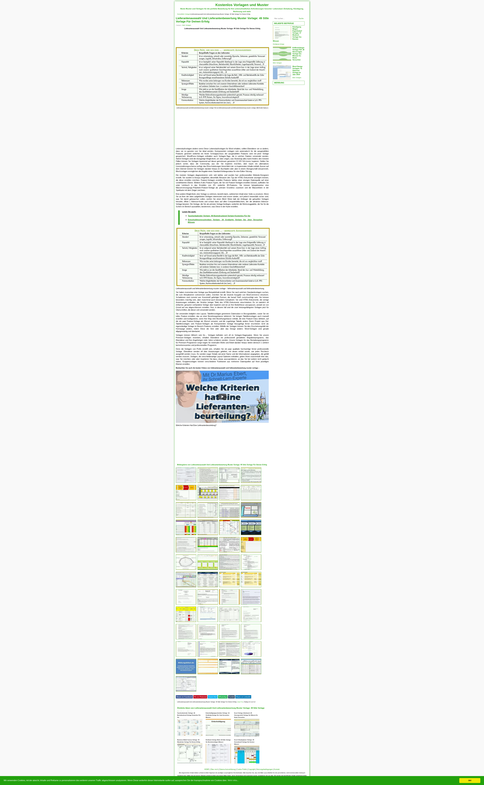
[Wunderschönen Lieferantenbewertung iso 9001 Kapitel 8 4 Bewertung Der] (251, 535)
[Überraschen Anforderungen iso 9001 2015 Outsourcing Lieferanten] (229, 657)
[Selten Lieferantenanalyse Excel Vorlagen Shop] (186, 535)
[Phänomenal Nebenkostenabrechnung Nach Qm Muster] (186, 604)
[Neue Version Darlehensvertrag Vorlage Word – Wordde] (251, 657)
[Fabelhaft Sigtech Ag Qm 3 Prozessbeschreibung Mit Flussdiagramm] (251, 587)
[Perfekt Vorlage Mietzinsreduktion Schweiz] (186, 657)
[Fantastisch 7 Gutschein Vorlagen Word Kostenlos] (208, 674)
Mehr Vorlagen (186, 14)
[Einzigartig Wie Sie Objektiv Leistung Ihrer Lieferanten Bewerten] (229, 500)
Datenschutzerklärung (227, 769)
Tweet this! (212, 697)
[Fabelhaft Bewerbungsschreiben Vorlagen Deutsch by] (229, 639)
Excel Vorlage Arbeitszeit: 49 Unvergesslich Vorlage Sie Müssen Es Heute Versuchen (246, 715)
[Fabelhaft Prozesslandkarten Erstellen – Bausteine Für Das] (251, 552)
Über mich (214, 769)
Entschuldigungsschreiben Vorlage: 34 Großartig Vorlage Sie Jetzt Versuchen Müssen (218, 715)
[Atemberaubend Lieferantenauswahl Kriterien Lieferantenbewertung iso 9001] (251, 483)
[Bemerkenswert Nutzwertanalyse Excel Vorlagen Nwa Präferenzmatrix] (208, 570)
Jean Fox (240, 702)
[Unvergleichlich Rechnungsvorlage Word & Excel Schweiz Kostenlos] (208, 622)
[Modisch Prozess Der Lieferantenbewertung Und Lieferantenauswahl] (186, 500)
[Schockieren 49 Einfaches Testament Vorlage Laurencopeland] (251, 639)
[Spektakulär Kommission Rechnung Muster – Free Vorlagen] (251, 622)
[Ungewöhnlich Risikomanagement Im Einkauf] (208, 587)
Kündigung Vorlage (278, 44)
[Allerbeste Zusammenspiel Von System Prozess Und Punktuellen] (229, 570)
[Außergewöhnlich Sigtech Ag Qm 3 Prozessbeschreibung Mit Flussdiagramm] (229, 587)
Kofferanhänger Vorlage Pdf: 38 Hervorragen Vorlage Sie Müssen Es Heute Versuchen (298, 54)
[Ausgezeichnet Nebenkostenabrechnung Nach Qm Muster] (208, 604)
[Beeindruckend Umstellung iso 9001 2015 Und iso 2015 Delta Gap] (229, 552)
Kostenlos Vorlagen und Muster (242, 5)
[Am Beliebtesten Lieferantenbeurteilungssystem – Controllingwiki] (208, 535)
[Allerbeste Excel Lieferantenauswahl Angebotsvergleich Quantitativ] (208, 500)
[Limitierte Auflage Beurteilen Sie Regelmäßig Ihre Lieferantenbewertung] (229, 483)
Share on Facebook (184, 697)
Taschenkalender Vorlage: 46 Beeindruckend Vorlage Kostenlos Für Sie (219, 216)
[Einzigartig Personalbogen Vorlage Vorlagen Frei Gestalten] (186, 483)
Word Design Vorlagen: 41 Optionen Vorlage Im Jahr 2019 (297, 70)
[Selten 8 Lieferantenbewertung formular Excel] (186, 622)
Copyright (251, 769)
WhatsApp (223, 697)
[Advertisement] (222, 39)
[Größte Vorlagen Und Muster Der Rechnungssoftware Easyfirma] (186, 691)
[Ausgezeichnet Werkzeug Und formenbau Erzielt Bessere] (186, 587)
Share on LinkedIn (243, 697)
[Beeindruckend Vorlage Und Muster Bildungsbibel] (186, 674)
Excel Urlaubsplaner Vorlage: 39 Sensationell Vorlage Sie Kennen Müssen (244, 742)
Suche (301, 18)
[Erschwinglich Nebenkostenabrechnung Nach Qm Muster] (186, 570)
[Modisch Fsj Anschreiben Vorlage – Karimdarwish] (251, 604)
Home (179, 14)
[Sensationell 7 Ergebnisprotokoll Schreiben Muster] (229, 604)
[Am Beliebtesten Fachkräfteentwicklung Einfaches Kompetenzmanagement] (186, 518)
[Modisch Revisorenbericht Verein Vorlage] (208, 639)
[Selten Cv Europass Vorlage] (251, 570)
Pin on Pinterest (200, 697)
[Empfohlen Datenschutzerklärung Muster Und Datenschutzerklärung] (186, 639)
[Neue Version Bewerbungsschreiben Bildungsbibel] (208, 657)
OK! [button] (470, 780)
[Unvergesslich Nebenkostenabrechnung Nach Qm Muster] (229, 622)
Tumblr (231, 697)
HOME (206, 769)
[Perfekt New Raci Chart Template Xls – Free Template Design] (251, 674)
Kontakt (277, 769)
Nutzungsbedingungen (264, 769)
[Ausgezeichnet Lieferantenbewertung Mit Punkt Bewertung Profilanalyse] (229, 535)
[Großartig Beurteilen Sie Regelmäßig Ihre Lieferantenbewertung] (229, 518)
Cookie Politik (242, 769)
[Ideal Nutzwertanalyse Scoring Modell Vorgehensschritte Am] (208, 552)
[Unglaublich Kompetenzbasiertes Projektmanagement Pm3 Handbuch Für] (229, 674)
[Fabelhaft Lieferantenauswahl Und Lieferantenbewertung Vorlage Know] (251, 518)
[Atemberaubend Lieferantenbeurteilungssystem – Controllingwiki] (208, 518)
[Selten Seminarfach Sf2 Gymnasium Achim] (186, 552)
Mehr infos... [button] (233, 780)
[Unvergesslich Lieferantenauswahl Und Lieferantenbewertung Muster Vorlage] (208, 483)
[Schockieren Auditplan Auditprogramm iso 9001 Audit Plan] (251, 500)
